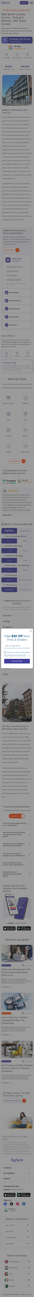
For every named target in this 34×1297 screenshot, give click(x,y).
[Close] (31, 631)
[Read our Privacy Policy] (29, 655)
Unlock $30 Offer (17, 661)
